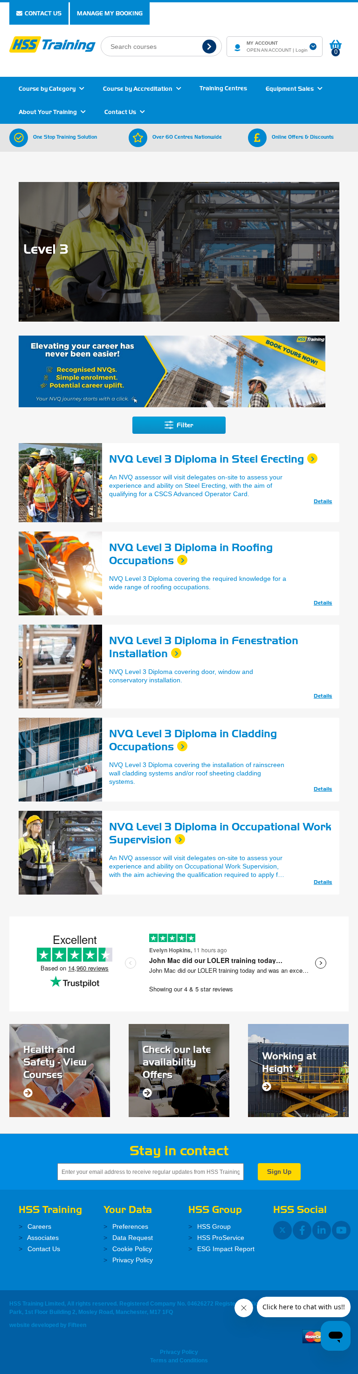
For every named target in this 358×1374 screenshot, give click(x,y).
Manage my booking (110, 13)
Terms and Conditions (179, 1360)
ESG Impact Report (225, 1249)
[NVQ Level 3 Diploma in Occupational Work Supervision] (60, 853)
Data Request (131, 1237)
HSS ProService (219, 1237)
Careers (38, 1226)
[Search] (210, 46)
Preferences (129, 1226)
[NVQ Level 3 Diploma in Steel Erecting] (60, 482)
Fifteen (77, 1325)
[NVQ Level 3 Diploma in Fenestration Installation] (60, 666)
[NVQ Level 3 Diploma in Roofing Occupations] (60, 573)
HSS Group (213, 1226)
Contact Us (43, 13)
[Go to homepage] (52, 43)
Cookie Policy (131, 1249)
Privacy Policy (131, 1260)
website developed (34, 1325)
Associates (42, 1237)
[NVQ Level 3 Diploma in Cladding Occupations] (60, 760)
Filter (184, 425)
